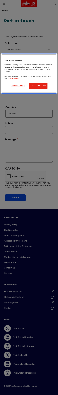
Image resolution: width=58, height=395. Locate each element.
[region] (29, 73)
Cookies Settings (18, 85)
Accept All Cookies (38, 86)
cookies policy (13, 78)
